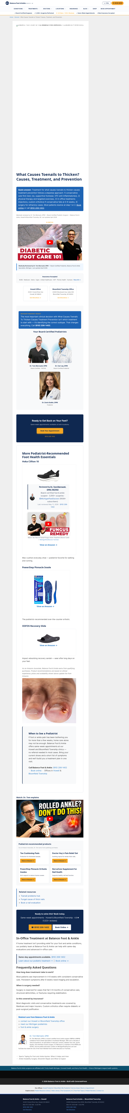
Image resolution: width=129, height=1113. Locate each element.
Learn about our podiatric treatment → (36, 961)
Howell (56, 770)
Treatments (33, 8)
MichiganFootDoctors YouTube (49, 539)
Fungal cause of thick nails (33, 899)
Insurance (74, 8)
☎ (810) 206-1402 (40, 927)
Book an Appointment (87, 1088)
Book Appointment (108, 8)
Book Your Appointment (50, 431)
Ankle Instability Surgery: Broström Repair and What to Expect (42, 1059)
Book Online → (61, 927)
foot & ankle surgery (30, 1027)
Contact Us (100, 1090)
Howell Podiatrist (48, 1088)
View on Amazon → (28, 861)
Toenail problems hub (30, 896)
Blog (85, 8)
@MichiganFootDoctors (49, 499)
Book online (36, 770)
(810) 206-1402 (37, 208)
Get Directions (27, 1109)
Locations (60, 8)
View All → (77, 280)
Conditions (18, 8)
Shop (95, 8)
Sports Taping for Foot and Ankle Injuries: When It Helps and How (44, 1056)
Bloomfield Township (38, 774)
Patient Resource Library (42, 1090)
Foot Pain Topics (79, 1090)
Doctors (46, 8)
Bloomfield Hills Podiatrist (62, 1088)
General (17, 17)
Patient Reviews (90, 1090)
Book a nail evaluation (31, 903)
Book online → (62, 961)
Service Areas (75, 1088)
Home (11, 17)
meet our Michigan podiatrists (34, 1024)
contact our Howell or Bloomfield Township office (43, 1021)
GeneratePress (81, 1081)
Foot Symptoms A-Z (67, 1090)
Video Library (55, 1090)
